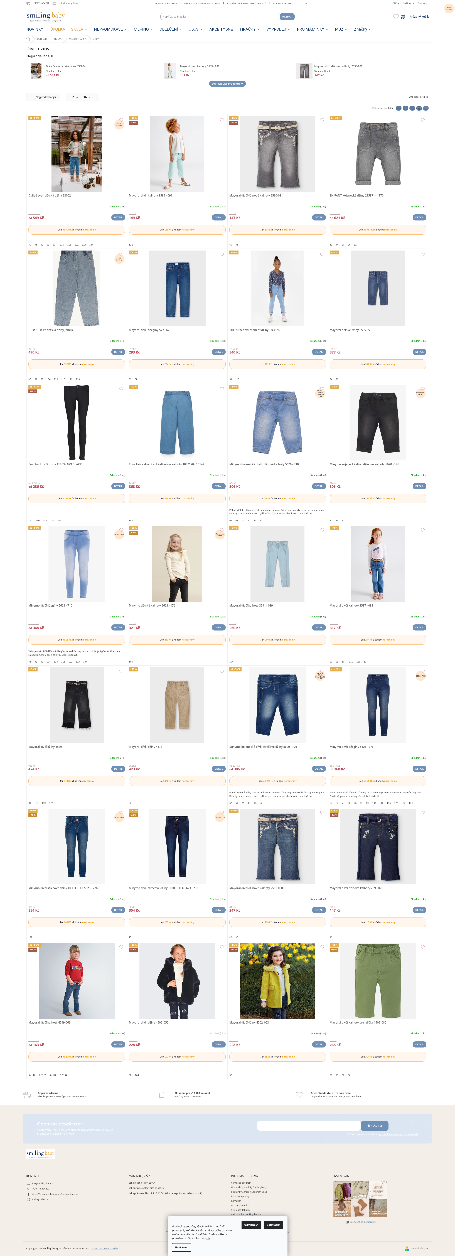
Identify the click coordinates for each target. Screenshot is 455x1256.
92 (42, 245)
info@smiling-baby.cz (43, 1183)
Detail (118, 217)
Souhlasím (274, 1225)
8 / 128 (53, 1075)
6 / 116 (31, 1075)
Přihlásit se (375, 1125)
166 (52, 520)
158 (45, 520)
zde (208, 1238)
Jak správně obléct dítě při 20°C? (146, 1188)
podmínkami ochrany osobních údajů (398, 1134)
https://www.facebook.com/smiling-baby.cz (55, 1194)
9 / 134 (63, 1075)
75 (337, 1075)
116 (69, 245)
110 (62, 245)
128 (84, 245)
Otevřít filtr (80, 97)
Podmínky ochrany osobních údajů (246, 3)
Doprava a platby (283, 3)
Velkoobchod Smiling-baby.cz (247, 1214)
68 (331, 245)
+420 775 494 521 (41, 1189)
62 (230, 520)
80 (29, 245)
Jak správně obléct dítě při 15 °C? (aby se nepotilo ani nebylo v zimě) (165, 1193)
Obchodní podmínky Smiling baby (202, 3)
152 (30, 937)
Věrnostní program (166, 3)
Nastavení (181, 1247)
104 (54, 245)
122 (76, 245)
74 (337, 245)
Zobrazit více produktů (226, 83)
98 (48, 245)
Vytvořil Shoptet (420, 1248)
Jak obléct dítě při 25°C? (142, 1183)
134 (91, 245)
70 (331, 1075)
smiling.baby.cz (40, 1199)
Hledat (287, 16)
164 (60, 520)
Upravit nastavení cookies (104, 1248)
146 (38, 520)
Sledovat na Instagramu (363, 1222)
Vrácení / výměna (240, 1205)
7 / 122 (42, 1075)
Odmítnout (251, 1225)
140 (30, 520)
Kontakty (236, 1201)
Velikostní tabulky (240, 1210)
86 (36, 245)
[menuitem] (35, 29)
